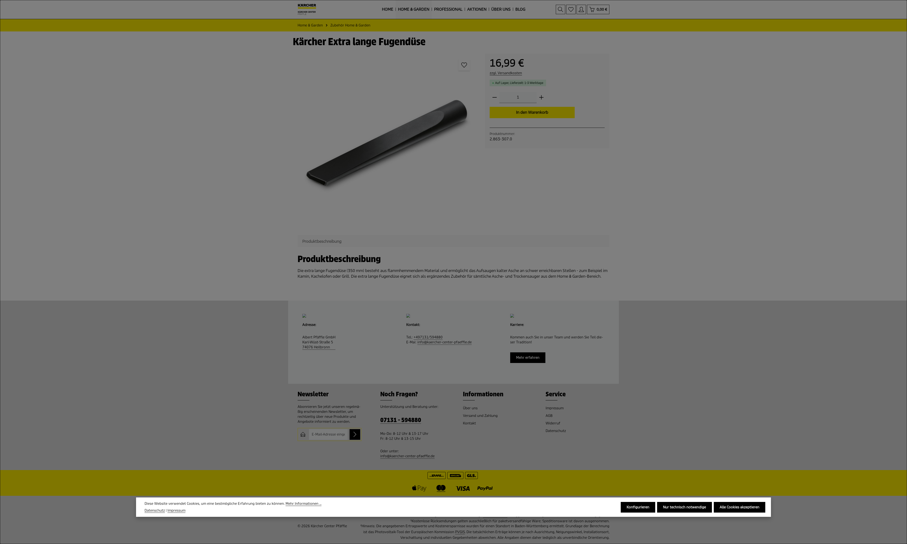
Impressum (555, 408)
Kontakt (469, 423)
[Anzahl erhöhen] (541, 97)
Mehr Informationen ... (303, 503)
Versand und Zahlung (480, 416)
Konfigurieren (638, 507)
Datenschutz (556, 431)
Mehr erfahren (527, 357)
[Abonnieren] (355, 434)
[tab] (322, 241)
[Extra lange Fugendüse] (386, 143)
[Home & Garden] (414, 9)
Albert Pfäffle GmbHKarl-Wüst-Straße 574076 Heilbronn (318, 342)
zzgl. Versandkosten (506, 73)
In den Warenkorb (532, 112)
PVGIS (460, 532)
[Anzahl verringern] (495, 97)
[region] (386, 143)
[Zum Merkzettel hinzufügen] (464, 65)
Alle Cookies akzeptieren (739, 507)
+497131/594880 (428, 337)
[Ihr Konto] (581, 9)
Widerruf (553, 423)
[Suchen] (560, 9)
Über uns (470, 408)
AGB (549, 416)
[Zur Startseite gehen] (307, 9)
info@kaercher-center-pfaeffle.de (444, 342)
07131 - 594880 (400, 420)
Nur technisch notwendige (684, 507)
